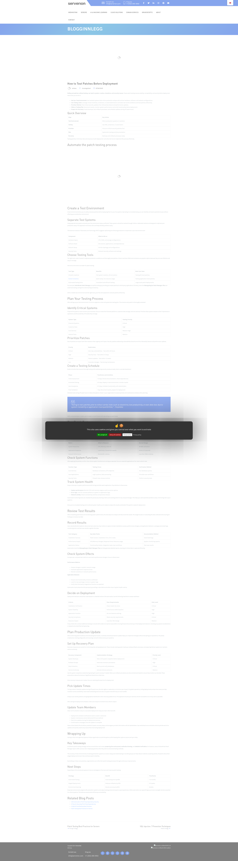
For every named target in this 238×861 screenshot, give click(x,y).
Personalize (127, 435)
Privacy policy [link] (137, 435)
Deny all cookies (115, 435)
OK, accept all (102, 435)
